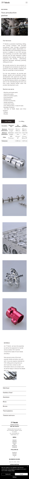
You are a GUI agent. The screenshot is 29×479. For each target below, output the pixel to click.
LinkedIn (14, 455)
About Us (14, 442)
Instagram (14, 453)
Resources (14, 445)
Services (14, 439)
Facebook (14, 452)
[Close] (27, 467)
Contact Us (14, 447)
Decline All (8, 474)
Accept (21, 474)
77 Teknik (5, 2)
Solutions (14, 441)
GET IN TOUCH (14, 426)
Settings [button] (14, 477)
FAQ (14, 444)
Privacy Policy (11, 470)
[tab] (8, 121)
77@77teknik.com (14, 434)
